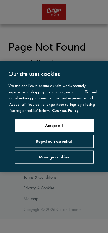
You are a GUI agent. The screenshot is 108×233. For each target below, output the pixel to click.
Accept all (54, 125)
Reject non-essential (54, 141)
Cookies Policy (65, 110)
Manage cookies (54, 156)
